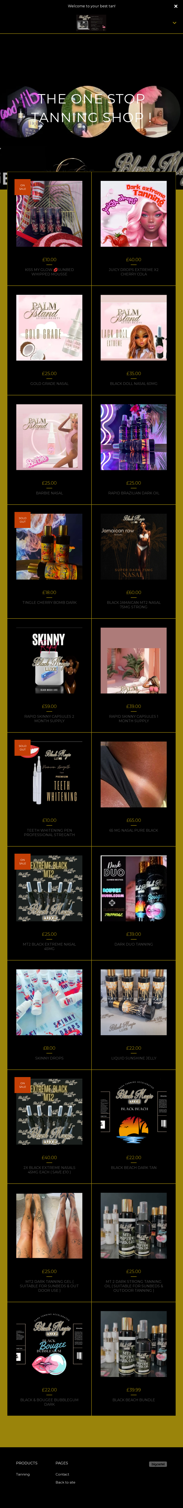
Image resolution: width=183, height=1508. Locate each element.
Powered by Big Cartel (158, 1464)
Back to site (65, 1482)
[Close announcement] (175, 6)
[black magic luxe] (91, 23)
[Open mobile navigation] (174, 23)
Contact (62, 1474)
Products (26, 1463)
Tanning (23, 1474)
